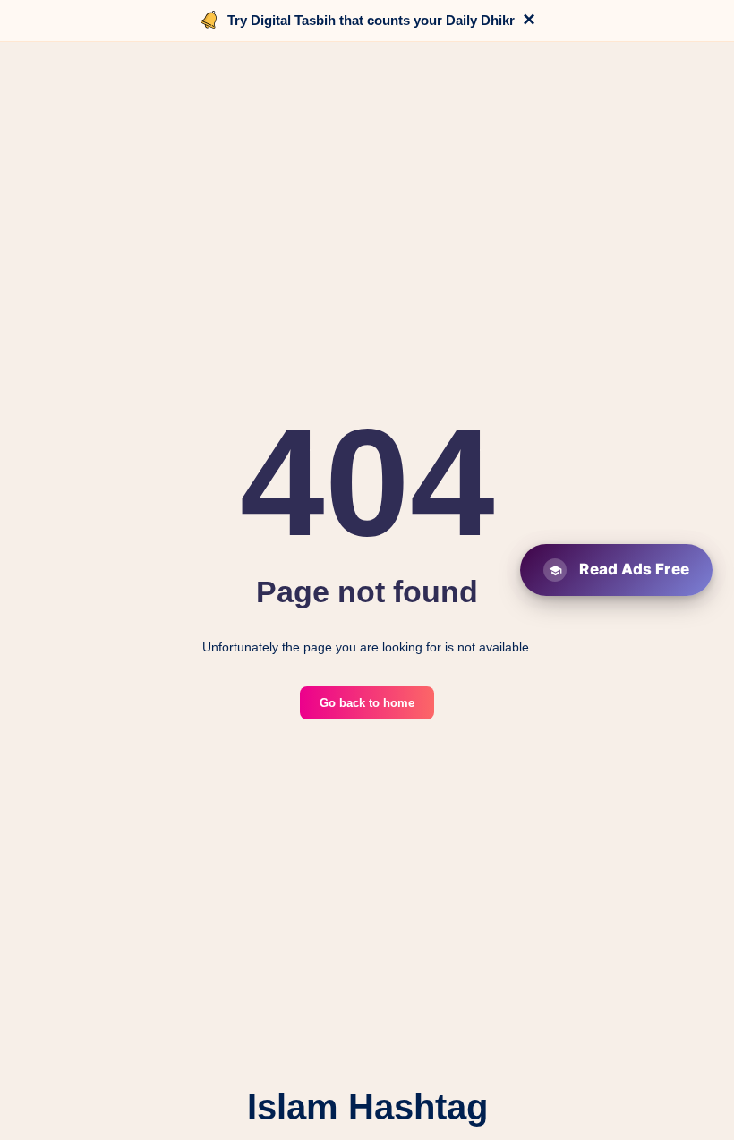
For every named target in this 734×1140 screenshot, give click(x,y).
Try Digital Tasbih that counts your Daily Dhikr (371, 20)
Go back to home (367, 703)
